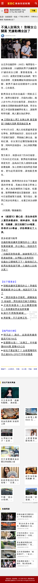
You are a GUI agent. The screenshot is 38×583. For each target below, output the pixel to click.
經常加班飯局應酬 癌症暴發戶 (31, 477)
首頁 (1, 16)
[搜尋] (35, 5)
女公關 (24, 369)
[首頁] (19, 3)
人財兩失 (11, 369)
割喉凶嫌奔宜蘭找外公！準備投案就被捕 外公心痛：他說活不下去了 (19, 289)
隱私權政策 (31, 578)
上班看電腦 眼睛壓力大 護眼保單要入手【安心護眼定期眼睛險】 (31, 439)
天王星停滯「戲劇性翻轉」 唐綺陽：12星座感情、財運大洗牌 (10, 401)
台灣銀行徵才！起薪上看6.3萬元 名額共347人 (6, 439)
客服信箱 (8, 578)
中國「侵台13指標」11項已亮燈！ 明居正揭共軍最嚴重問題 (6, 498)
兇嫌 (30, 369)
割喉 (18, 369)
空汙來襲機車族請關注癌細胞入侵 (10, 460)
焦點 (15, 16)
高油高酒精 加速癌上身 (10, 422)
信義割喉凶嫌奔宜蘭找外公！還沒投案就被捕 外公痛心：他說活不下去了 (19, 246)
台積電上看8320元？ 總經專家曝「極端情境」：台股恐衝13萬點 (31, 418)
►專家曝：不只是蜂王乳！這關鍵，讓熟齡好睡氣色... (15, 318)
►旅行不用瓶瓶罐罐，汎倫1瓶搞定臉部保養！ (15, 313)
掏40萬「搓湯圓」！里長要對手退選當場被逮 (31, 498)
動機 (35, 369)
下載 (33, 10)
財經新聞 (8, 16)
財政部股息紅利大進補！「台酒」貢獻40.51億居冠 (10, 481)
